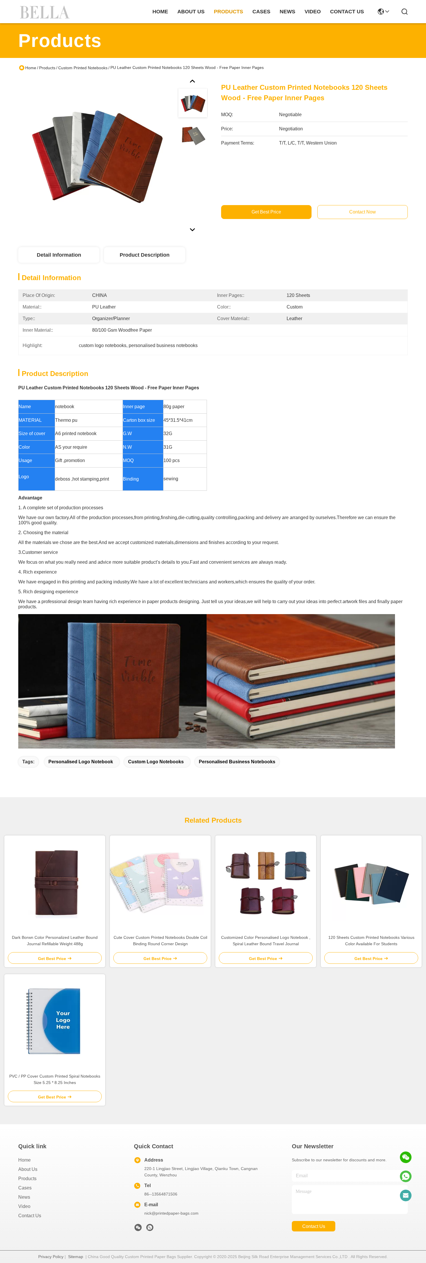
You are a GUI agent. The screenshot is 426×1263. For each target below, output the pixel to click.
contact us (347, 11)
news (287, 11)
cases (261, 11)
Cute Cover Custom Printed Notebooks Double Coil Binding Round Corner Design (160, 940)
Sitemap (75, 1256)
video (313, 11)
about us (191, 11)
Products (47, 67)
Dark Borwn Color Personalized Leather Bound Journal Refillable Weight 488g (55, 940)
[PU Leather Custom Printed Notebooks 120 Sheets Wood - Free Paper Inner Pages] (95, 155)
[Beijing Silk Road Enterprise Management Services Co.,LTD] (46, 11)
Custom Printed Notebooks (83, 67)
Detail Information (59, 255)
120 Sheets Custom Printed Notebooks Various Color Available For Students (371, 940)
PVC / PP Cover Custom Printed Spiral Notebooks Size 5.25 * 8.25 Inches (54, 1079)
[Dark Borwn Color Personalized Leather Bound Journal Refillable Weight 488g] (54, 882)
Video (24, 1206)
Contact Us (29, 1215)
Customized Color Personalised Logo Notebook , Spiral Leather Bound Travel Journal (265, 940)
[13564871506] (405, 1176)
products (228, 11)
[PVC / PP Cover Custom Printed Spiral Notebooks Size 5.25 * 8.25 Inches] (55, 1021)
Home (160, 11)
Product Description (145, 255)
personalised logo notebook (80, 761)
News (24, 1197)
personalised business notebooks (237, 761)
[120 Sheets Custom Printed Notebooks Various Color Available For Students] (371, 882)
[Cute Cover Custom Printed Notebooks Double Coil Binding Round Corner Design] (160, 882)
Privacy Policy (50, 1256)
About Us (27, 1169)
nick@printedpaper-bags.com (171, 1213)
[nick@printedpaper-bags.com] (405, 1195)
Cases (25, 1187)
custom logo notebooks (156, 761)
